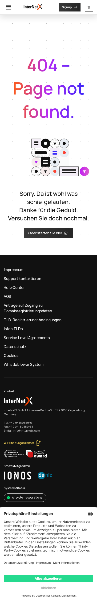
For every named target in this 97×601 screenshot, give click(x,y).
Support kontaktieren (22, 278)
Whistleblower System (24, 364)
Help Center (14, 287)
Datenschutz (15, 346)
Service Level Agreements (27, 337)
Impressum (13, 269)
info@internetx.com (26, 431)
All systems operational (27, 497)
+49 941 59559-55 (21, 427)
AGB (7, 296)
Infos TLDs (13, 328)
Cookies (11, 355)
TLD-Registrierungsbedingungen (32, 319)
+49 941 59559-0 (20, 423)
